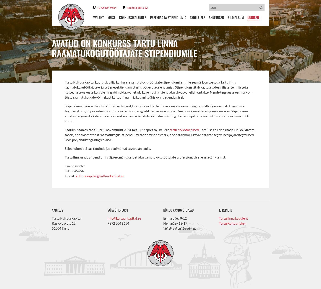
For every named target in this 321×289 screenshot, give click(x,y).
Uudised (253, 17)
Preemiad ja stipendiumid (168, 17)
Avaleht (98, 17)
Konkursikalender (132, 17)
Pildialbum (236, 17)
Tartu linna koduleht (233, 218)
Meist (111, 17)
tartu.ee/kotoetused (184, 130)
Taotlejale (197, 17)
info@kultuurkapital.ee (124, 218)
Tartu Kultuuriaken (232, 223)
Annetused (216, 17)
